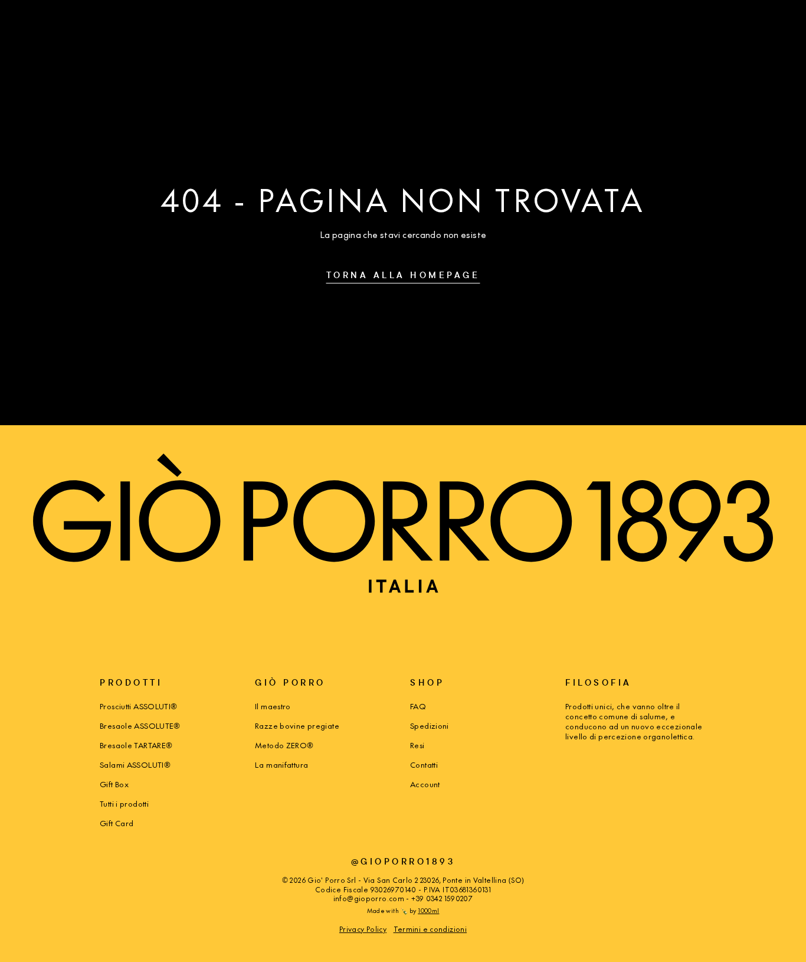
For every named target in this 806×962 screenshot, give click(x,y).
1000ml (428, 910)
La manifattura (281, 764)
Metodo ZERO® (284, 745)
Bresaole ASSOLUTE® (140, 725)
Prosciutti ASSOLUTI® (139, 706)
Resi (417, 745)
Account (425, 784)
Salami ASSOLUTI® (135, 764)
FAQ (418, 706)
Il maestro (273, 706)
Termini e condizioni (430, 929)
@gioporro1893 (403, 861)
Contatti (424, 764)
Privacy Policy (362, 929)
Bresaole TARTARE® (136, 745)
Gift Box (114, 784)
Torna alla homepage (403, 275)
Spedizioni (429, 725)
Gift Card (116, 823)
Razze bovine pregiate (297, 725)
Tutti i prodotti (124, 803)
